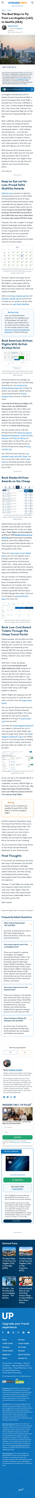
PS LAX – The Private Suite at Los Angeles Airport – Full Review (8, 1293)
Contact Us (22, 1358)
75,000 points (17, 1189)
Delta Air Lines (7, 193)
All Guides (17, 1363)
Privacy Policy (7, 1363)
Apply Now (19, 1180)
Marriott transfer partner (12, 299)
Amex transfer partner (20, 296)
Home (3, 10)
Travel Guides (23, 1344)
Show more (16, 1221)
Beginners (6, 1355)
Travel (9, 10)
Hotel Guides (7, 1351)
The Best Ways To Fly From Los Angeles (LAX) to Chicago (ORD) (9, 1263)
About (4, 1358)
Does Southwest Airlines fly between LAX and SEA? (15, 1020)
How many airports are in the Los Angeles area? (16, 946)
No (25, 1052)
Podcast (21, 1351)
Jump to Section (8, 67)
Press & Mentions (20, 1368)
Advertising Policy (22, 79)
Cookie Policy (7, 1368)
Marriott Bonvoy (19, 438)
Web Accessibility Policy (20, 1366)
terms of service (27, 1142)
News (4, 1340)
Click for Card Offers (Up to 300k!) (16, 89)
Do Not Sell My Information (12, 1373)
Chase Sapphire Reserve (23, 726)
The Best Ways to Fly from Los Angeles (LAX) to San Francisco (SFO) (25, 1265)
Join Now (17, 1137)
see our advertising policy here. (19, 1445)
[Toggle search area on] (32, 3)
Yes (10, 1052)
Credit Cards (7, 1344)
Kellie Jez (19, 28)
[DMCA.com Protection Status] (8, 1381)
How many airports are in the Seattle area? (16, 989)
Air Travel (22, 1347)
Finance (21, 1340)
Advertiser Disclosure (17, 6)
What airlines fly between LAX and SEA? (14, 924)
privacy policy (17, 1142)
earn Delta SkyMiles (21, 304)
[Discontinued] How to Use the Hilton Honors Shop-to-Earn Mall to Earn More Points (26, 1296)
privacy (12, 1140)
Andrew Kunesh (13, 26)
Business (6, 1347)
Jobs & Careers (24, 1355)
